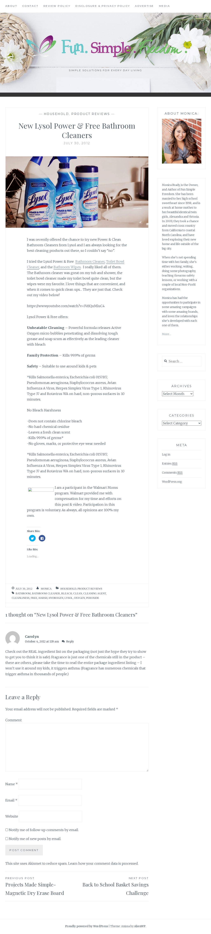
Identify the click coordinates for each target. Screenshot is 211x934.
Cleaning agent (94, 593)
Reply (70, 641)
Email (11, 800)
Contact (30, 5)
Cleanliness (20, 598)
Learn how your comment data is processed (103, 863)
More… (166, 334)
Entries (169, 463)
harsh (43, 598)
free (34, 598)
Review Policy (56, 5)
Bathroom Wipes (67, 267)
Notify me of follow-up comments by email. (44, 830)
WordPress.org (172, 481)
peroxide (92, 598)
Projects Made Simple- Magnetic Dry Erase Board (34, 886)
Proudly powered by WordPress (86, 926)
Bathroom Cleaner (90, 261)
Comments (172, 472)
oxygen (79, 598)
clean (77, 593)
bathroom (23, 593)
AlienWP (139, 926)
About (11, 5)
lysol (68, 598)
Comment (13, 720)
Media (164, 5)
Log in (166, 454)
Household (56, 114)
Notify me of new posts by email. (35, 839)
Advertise (144, 5)
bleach (66, 593)
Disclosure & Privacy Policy (102, 5)
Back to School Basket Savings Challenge (115, 886)
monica (46, 588)
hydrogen (56, 598)
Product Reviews (90, 114)
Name (11, 784)
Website (11, 816)
